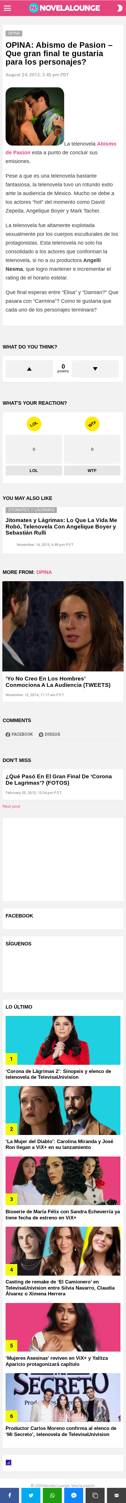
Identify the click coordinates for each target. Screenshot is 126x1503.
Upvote (29, 369)
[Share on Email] (116, 1495)
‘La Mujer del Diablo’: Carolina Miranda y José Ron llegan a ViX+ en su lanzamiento (59, 1144)
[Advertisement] (49, 859)
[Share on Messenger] (73, 1495)
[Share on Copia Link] (95, 1495)
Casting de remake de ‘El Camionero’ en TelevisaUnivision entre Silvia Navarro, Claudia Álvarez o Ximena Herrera (60, 1288)
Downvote (95, 369)
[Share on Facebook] (9, 1495)
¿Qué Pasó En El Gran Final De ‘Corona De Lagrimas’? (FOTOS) (59, 779)
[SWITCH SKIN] (119, 8)
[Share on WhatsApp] (52, 1495)
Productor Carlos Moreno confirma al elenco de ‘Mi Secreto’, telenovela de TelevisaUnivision (61, 1431)
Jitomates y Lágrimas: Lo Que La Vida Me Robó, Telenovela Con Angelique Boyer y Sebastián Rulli (61, 526)
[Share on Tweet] (30, 1495)
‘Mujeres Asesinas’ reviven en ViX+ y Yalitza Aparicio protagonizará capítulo (57, 1361)
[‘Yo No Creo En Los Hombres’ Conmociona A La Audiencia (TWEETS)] (63, 626)
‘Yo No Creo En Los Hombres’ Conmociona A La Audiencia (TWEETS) (58, 682)
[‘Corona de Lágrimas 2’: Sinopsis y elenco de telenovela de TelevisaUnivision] (63, 1040)
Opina (44, 572)
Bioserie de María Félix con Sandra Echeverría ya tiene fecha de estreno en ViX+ (63, 1214)
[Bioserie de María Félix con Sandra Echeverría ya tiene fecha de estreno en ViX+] (63, 1181)
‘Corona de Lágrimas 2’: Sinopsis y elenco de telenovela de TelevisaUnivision (58, 1074)
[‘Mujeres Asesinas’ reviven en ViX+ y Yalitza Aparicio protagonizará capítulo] (63, 1327)
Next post (11, 806)
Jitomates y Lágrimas (31, 510)
